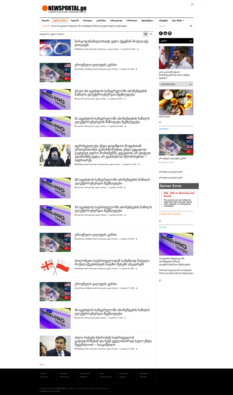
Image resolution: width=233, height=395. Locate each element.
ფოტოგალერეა (168, 84)
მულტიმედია (147, 20)
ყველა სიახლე (60, 20)
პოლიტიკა (87, 20)
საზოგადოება (116, 20)
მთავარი (45, 20)
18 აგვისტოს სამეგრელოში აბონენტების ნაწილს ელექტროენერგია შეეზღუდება (112, 312)
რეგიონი (75, 20)
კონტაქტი (143, 377)
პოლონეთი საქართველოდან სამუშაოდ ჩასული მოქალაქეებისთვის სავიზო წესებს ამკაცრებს (112, 262)
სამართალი (132, 20)
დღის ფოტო (124, 373)
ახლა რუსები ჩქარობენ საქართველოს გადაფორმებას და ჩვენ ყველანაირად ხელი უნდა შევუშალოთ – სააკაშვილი (113, 341)
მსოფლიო (102, 268)
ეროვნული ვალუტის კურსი (96, 64)
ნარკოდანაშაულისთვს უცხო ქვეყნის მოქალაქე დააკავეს (111, 43)
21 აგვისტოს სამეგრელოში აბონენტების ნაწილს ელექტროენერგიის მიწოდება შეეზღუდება (112, 120)
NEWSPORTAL (61, 388)
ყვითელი (122, 377)
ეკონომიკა (101, 20)
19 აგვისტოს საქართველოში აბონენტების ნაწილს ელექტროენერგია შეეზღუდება (113, 209)
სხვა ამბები (177, 20)
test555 (163, 227)
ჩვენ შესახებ (143, 373)
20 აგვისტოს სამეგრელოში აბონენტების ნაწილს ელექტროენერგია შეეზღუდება (112, 181)
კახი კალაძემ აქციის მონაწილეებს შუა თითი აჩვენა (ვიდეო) (174, 74)
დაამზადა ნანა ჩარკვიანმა (50, 391)
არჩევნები (163, 20)
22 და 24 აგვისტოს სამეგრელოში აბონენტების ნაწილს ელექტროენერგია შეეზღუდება (89, 26)
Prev (42, 364)
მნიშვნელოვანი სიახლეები (87, 49)
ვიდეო (164, 41)
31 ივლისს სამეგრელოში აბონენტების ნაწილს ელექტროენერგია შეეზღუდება (174, 261)
